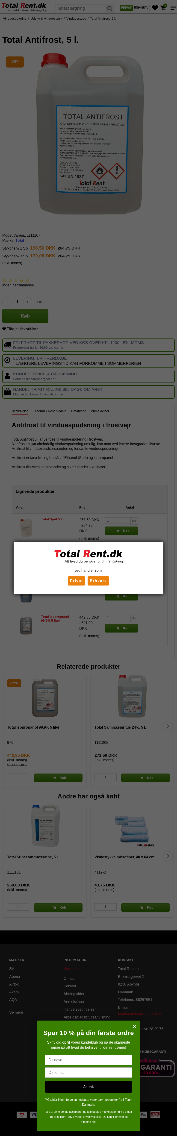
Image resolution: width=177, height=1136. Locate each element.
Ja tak (88, 1087)
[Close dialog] (134, 1026)
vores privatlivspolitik (88, 1116)
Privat (76, 581)
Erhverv (98, 581)
